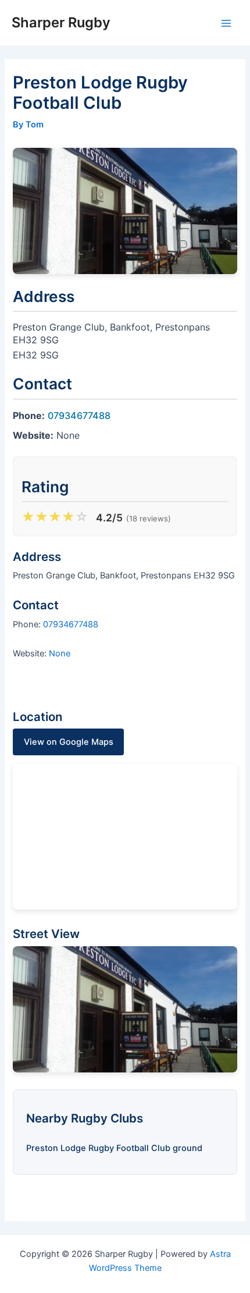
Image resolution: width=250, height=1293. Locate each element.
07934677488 (79, 415)
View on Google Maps (68, 742)
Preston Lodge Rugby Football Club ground (114, 1148)
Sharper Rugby (61, 22)
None (59, 653)
